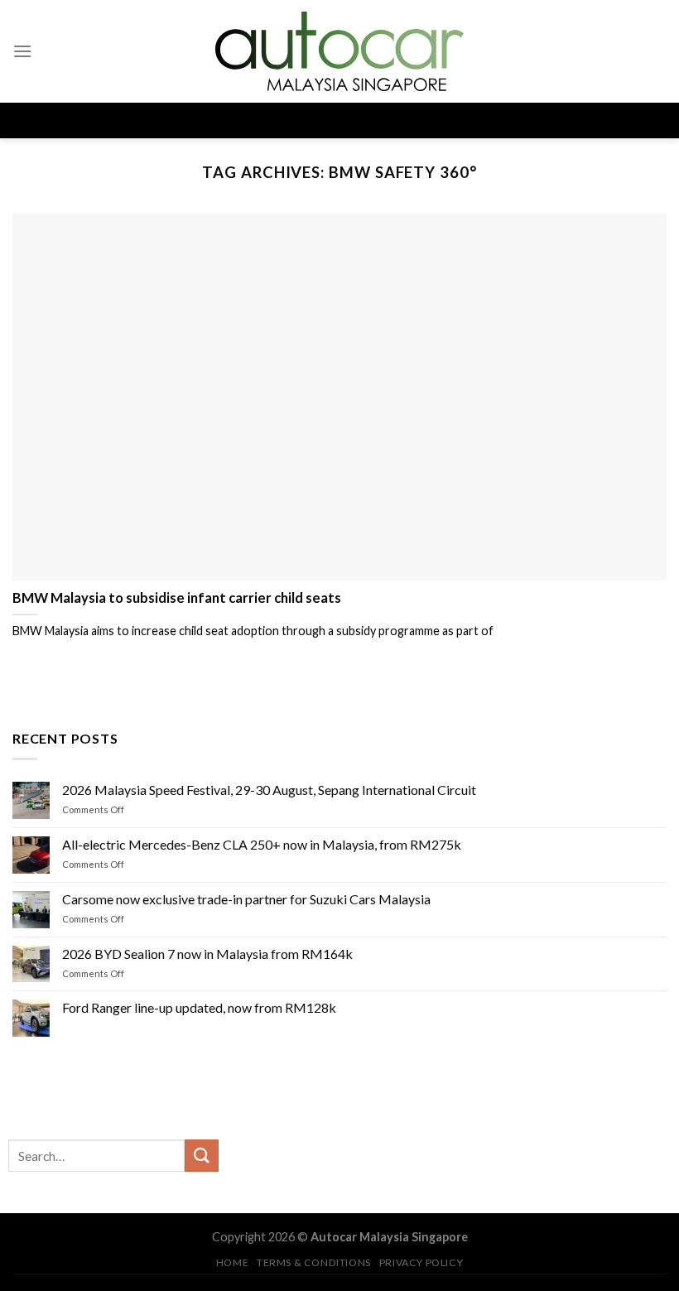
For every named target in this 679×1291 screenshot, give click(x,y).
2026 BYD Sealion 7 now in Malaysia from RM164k (207, 953)
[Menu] (22, 51)
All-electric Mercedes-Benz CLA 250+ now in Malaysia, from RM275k (261, 844)
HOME (232, 1262)
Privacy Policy (421, 1262)
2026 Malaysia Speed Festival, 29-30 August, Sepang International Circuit (269, 789)
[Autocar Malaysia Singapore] (339, 51)
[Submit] (201, 1155)
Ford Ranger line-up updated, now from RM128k (199, 1007)
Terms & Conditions (314, 1262)
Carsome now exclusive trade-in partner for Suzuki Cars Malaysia (246, 899)
